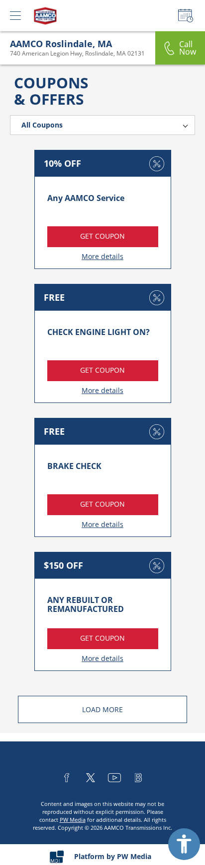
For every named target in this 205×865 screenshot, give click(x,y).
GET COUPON (102, 236)
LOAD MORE (102, 709)
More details (102, 256)
